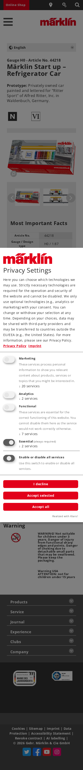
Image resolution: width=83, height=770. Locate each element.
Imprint (34, 346)
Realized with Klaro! (65, 516)
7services (28, 434)
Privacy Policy (15, 346)
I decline (40, 484)
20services (29, 386)
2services (28, 398)
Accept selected (40, 495)
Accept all (40, 507)
